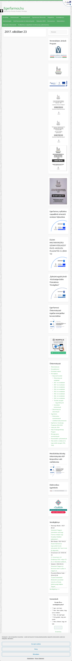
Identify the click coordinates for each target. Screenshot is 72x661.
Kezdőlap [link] (5, 17)
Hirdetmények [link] (14, 17)
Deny (36, 649)
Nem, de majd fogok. (59, 615)
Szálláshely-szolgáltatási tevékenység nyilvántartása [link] (33, 25)
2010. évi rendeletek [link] (59, 398)
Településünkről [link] (25, 17)
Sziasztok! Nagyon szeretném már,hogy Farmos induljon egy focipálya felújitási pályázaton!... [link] (57, 534)
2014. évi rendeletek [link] (59, 389)
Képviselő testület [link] (57, 376)
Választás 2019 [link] (40, 21)
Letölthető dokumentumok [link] (59, 420)
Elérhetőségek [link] (7, 21)
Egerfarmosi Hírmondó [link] (39, 17)
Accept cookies (36, 644)
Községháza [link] (54, 373)
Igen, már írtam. (58, 608)
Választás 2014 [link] (55, 427)
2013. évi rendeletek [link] (59, 391)
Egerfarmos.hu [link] (14, 8)
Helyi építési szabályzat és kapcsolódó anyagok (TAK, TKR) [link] (58, 443)
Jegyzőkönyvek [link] (59, 402)
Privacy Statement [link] (39, 658)
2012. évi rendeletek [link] (59, 394)
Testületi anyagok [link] (58, 400)
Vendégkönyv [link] (60, 17)
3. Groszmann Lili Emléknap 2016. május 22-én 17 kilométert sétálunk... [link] (59, 559)
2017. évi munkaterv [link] (59, 385)
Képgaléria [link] (51, 17)
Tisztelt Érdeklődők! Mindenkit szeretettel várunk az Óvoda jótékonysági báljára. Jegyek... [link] (57, 582)
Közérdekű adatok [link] (56, 371)
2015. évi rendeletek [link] (59, 387)
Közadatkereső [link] (55, 369)
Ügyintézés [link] (54, 414)
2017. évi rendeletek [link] (59, 382)
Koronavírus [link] (51, 21)
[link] (1, 10)
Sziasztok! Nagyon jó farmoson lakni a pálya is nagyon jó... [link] (58, 568)
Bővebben (36, 654)
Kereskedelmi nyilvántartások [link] (59, 438)
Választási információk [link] (9, 25)
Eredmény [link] (58, 631)
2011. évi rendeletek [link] (59, 396)
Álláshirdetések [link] (55, 367)
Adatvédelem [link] (30, 658)
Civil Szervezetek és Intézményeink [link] (23, 21)
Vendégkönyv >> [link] (54, 589)
